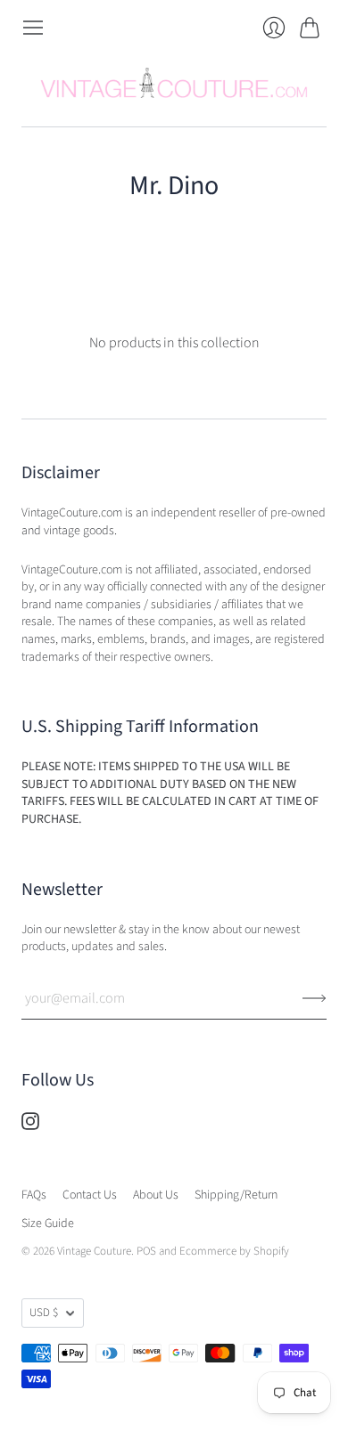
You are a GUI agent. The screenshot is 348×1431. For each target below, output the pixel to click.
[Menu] (33, 27)
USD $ (43, 1313)
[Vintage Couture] (174, 83)
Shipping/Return (236, 1195)
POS (146, 1251)
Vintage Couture (94, 1251)
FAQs (33, 1195)
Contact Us (89, 1195)
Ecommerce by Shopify (234, 1251)
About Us (155, 1195)
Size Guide (47, 1223)
